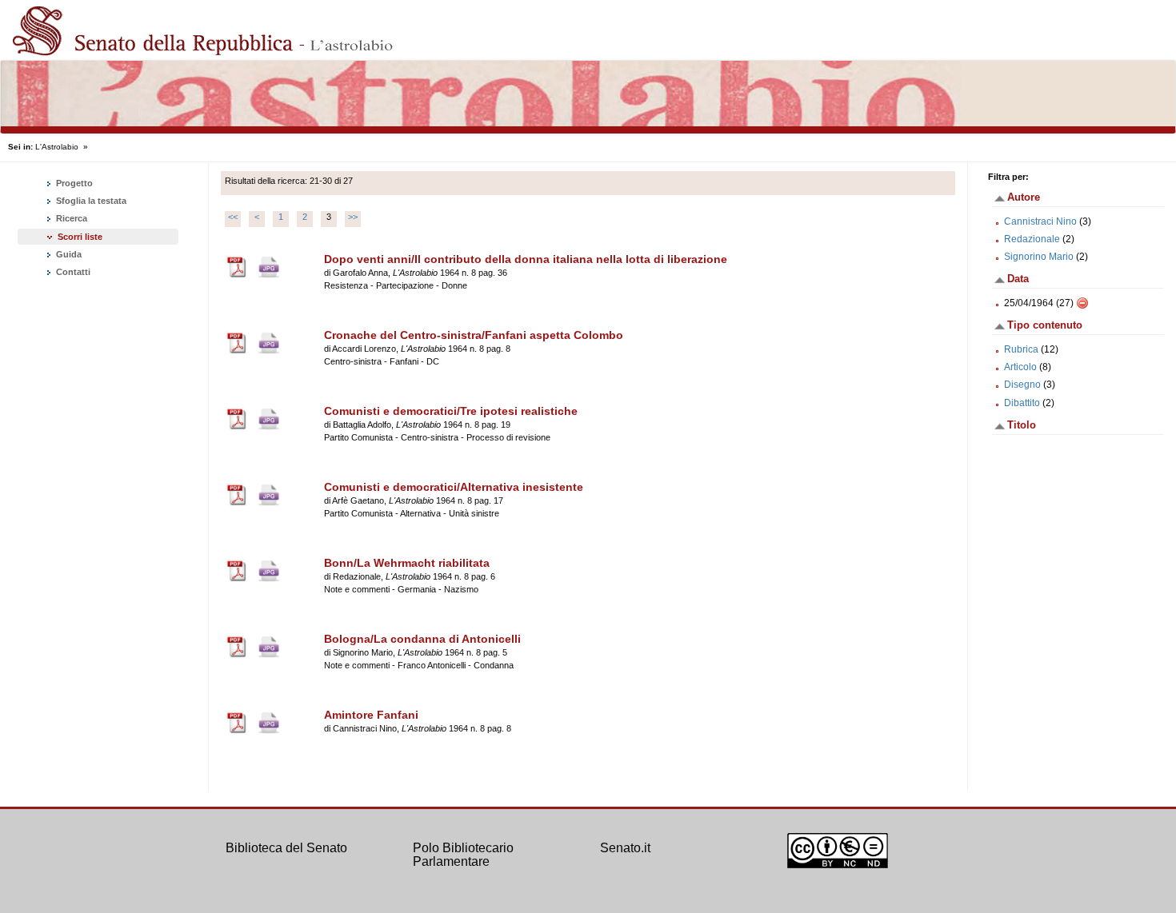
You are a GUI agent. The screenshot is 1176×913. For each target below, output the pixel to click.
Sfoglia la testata (90, 200)
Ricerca (70, 218)
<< (233, 216)
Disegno (1022, 384)
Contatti (72, 272)
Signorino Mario (1039, 256)
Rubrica (1021, 349)
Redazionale (1032, 239)
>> (353, 216)
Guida (68, 254)
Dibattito (1022, 403)
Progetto (73, 183)
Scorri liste (80, 236)
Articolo (1020, 367)
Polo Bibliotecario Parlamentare (463, 855)
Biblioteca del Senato (286, 848)
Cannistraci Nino (1040, 221)
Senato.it (625, 848)
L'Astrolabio (56, 146)
